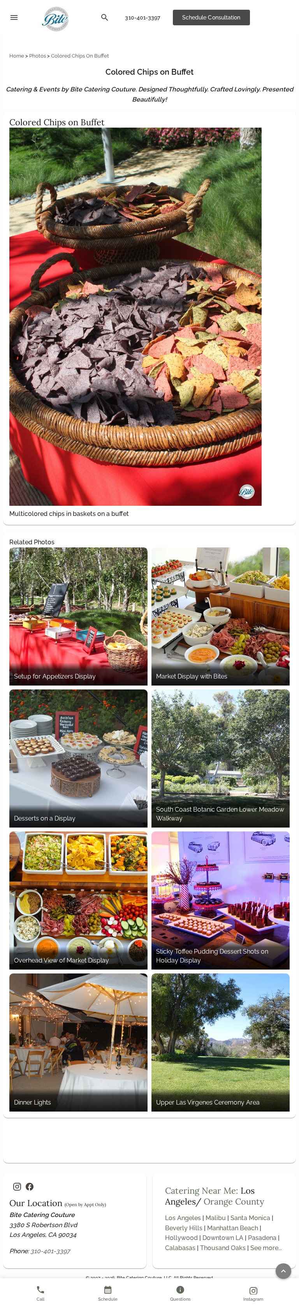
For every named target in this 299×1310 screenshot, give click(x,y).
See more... (266, 1248)
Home (17, 56)
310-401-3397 (50, 1251)
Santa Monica (250, 1218)
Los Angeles (183, 1218)
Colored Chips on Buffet (80, 56)
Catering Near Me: (201, 1190)
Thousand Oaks (223, 1248)
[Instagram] (17, 1186)
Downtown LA (222, 1238)
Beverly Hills (183, 1228)
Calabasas (180, 1248)
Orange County (234, 1201)
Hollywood (181, 1238)
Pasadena (262, 1238)
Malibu (216, 1218)
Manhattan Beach (232, 1228)
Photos (38, 56)
